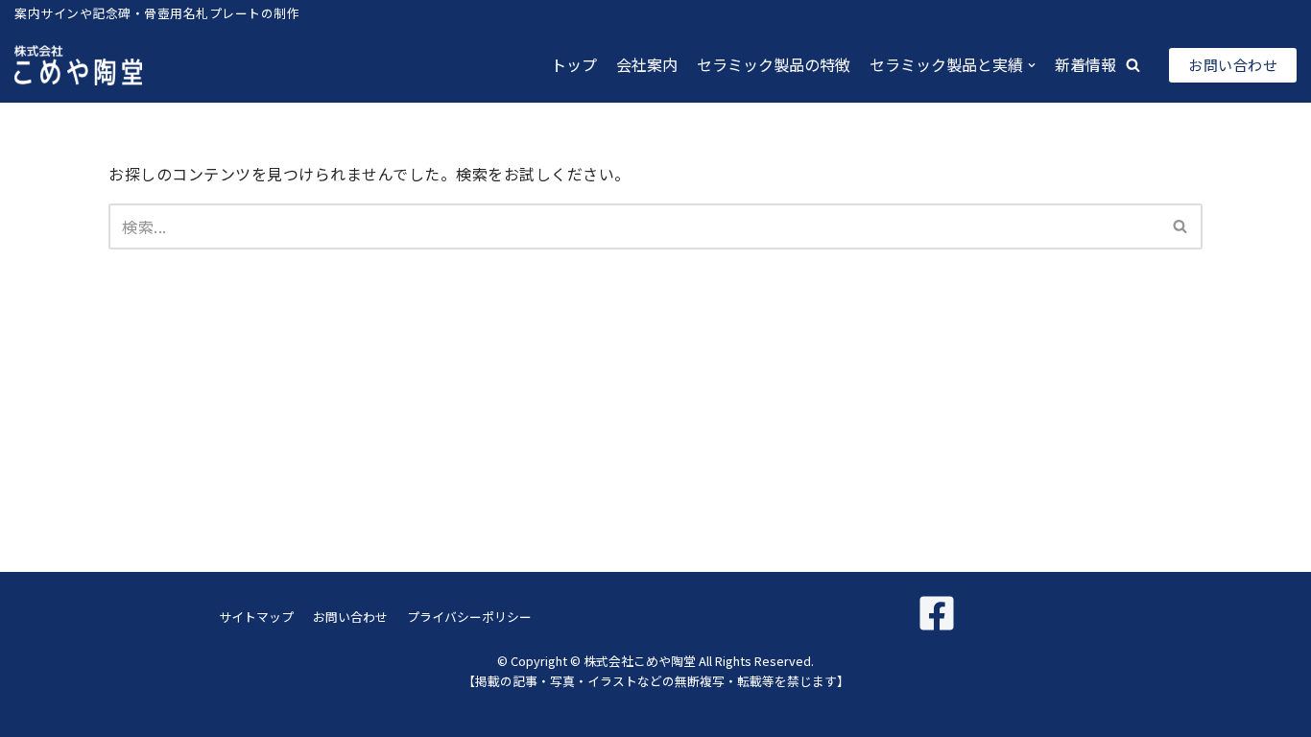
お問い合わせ (1232, 65)
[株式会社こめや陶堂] (78, 65)
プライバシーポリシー (469, 616)
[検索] (1181, 226)
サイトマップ (256, 616)
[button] (1133, 65)
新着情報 (1085, 64)
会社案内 (647, 64)
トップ (574, 64)
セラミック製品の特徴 (773, 64)
